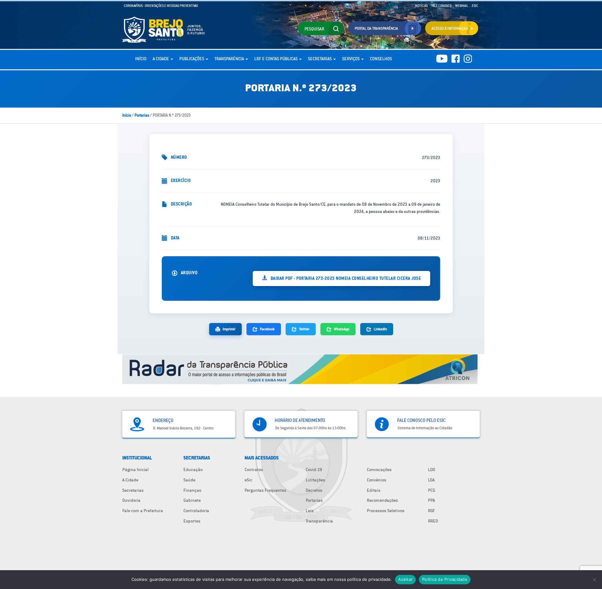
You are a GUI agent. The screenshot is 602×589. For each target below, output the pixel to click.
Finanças (192, 490)
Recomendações (382, 500)
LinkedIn (380, 328)
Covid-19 (314, 469)
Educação (193, 469)
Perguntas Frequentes (265, 490)
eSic (248, 480)
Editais (373, 490)
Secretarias (320, 58)
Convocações (379, 469)
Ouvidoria (131, 500)
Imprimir (229, 328)
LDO (431, 469)
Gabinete (192, 500)
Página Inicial (135, 469)
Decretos (314, 490)
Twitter (304, 328)
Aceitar (405, 579)
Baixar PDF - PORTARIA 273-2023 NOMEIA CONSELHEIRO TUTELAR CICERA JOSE (345, 278)
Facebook (267, 328)
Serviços (351, 58)
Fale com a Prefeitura (142, 510)
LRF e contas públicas (276, 58)
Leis (310, 510)
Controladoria (196, 510)
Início (140, 58)
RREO (433, 521)
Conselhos (381, 58)
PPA (431, 500)
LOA (431, 480)
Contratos (254, 469)
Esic (475, 5)
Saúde (189, 480)
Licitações (315, 480)
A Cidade (161, 58)
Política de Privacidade (444, 579)
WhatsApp (341, 328)
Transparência (229, 58)
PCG (431, 490)
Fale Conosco (441, 5)
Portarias (142, 115)
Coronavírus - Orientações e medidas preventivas (161, 5)
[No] (594, 579)
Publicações (192, 58)
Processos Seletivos (385, 510)
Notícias (421, 5)
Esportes (191, 521)
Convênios (376, 480)
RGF (431, 510)
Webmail (461, 5)
